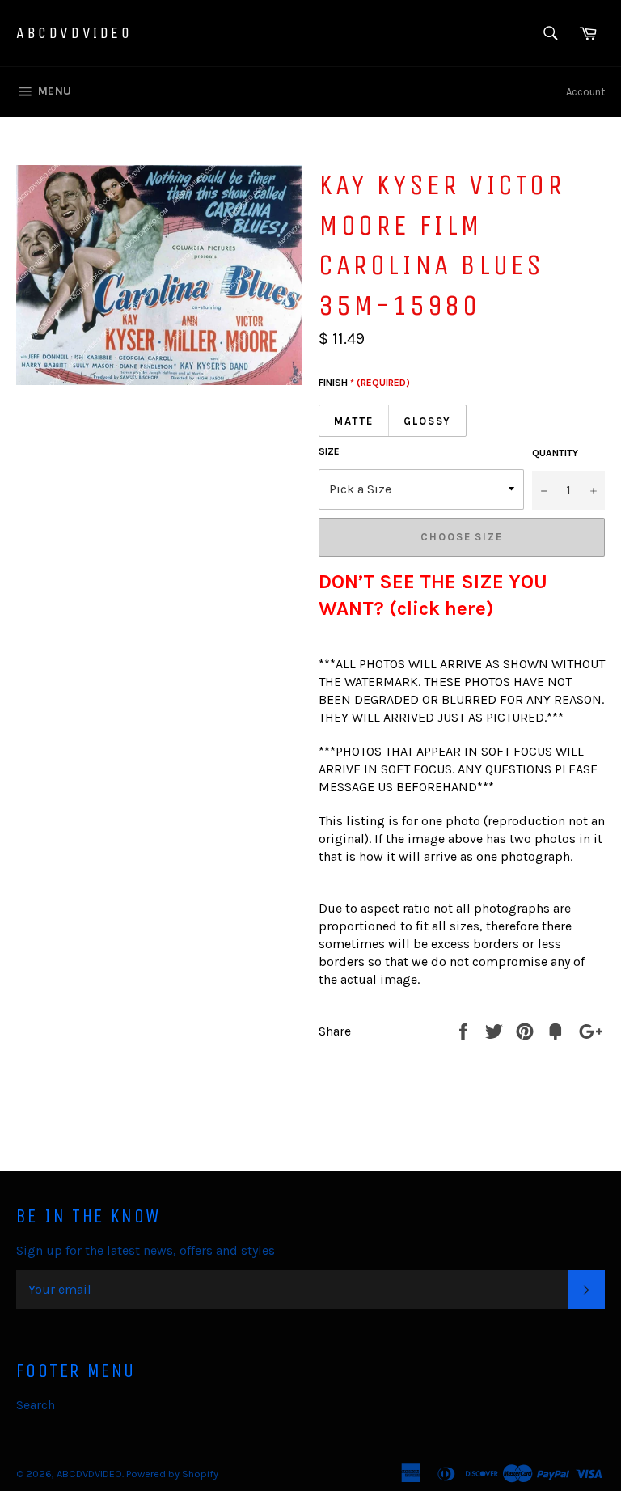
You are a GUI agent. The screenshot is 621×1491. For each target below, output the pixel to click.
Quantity (555, 453)
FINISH (364, 382)
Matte (354, 421)
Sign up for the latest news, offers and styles (145, 1250)
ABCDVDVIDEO (74, 32)
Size (329, 451)
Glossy (427, 421)
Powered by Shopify (172, 1474)
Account (585, 92)
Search (35, 1405)
